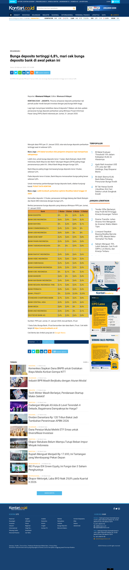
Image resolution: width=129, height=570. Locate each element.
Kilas (75, 521)
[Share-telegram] (28, 72)
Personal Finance (82, 15)
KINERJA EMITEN (53, 1)
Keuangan (36, 15)
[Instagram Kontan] (119, 508)
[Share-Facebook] (12, 72)
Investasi (26, 15)
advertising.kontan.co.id (102, 539)
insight (17, 15)
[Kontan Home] (10, 15)
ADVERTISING (84, 1)
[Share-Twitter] (16, 72)
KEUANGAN (15, 51)
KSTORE (20, 1)
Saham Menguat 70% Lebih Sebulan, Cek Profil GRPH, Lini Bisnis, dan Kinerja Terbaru (106, 247)
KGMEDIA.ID (74, 1)
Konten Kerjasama (79, 519)
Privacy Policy (53, 546)
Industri (46, 15)
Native (76, 523)
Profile (17, 546)
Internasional (67, 15)
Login (108, 1)
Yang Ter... (28, 528)
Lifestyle (95, 15)
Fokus (27, 523)
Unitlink (59, 523)
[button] (74, 8)
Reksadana (60, 521)
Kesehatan (28, 530)
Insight (43, 526)
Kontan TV (44, 528)
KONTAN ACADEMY (29, 1)
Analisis (43, 519)
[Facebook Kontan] (114, 508)
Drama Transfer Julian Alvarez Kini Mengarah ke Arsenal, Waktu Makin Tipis (106, 223)
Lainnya (116, 15)
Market (59, 519)
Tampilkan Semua (48, 342)
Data (104, 15)
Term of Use (23, 546)
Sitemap (11, 546)
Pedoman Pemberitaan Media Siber (38, 546)
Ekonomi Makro (62, 528)
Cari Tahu (28, 533)
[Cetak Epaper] (101, 10)
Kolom (43, 523)
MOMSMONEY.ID (65, 1)
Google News (60, 333)
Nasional (55, 15)
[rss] (32, 72)
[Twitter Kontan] (116, 508)
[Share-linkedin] (24, 72)
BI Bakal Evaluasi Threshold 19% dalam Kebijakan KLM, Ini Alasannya (105, 156)
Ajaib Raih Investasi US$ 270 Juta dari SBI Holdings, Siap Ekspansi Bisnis (106, 168)
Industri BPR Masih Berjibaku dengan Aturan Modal (57, 380)
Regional (27, 526)
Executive (44, 521)
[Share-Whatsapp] (20, 72)
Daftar (116, 1)
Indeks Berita (49, 493)
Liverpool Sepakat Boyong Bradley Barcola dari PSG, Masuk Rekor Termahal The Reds (105, 235)
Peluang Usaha (13, 530)
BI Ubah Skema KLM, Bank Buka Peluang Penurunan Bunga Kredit (106, 179)
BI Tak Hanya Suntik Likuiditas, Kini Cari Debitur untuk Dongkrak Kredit (105, 190)
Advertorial (77, 526)
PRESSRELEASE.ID (41, 1)
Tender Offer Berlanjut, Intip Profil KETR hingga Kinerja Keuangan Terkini (106, 211)
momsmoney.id (34, 464)
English (27, 519)
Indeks (86, 362)
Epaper (12, 1)
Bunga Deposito (62, 526)
